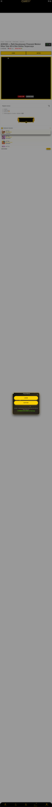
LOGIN (26, 397)
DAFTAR (26, 402)
